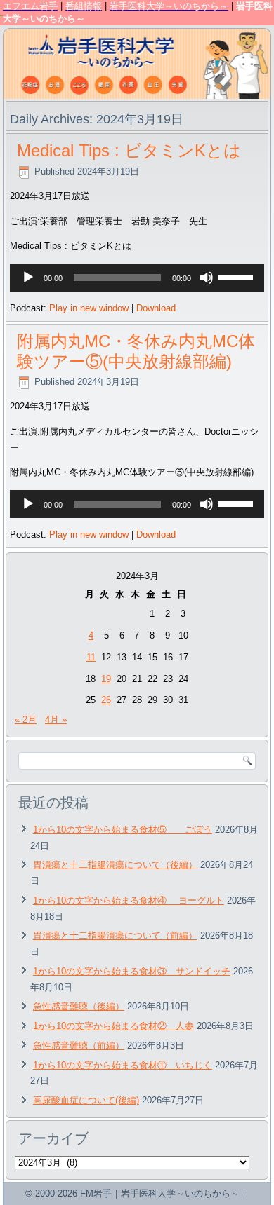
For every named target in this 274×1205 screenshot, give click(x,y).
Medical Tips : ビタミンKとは (129, 150)
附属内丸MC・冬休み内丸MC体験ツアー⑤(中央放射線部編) (136, 351)
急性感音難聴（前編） (78, 1045)
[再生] (28, 278)
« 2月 (26, 719)
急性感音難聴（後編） (78, 1006)
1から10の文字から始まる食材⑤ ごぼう (122, 829)
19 (106, 679)
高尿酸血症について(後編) (86, 1100)
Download (156, 308)
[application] (137, 278)
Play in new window (89, 308)
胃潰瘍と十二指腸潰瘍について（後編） (115, 864)
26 (106, 700)
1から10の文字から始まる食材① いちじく (122, 1065)
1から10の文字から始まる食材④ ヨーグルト (128, 900)
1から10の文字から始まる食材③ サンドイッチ (131, 971)
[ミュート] (207, 278)
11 (91, 657)
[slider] (237, 276)
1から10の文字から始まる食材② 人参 (113, 1026)
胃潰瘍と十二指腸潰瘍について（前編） (115, 935)
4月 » (56, 719)
